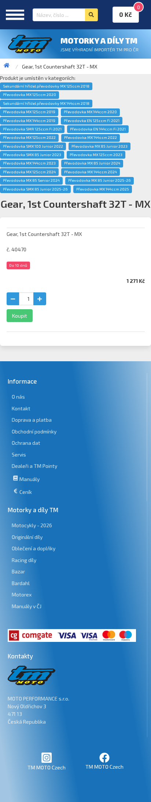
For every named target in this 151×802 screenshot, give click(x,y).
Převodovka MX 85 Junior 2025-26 (99, 180)
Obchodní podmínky (34, 431)
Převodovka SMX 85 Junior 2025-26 (35, 189)
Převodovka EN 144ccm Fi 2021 (98, 129)
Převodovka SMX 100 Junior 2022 (33, 146)
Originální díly (27, 537)
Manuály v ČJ (26, 606)
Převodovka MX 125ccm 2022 (29, 137)
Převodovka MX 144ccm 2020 (90, 112)
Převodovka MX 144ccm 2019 (29, 120)
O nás (18, 396)
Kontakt (21, 408)
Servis (19, 454)
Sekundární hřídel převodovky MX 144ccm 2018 (46, 103)
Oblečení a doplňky (33, 548)
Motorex (22, 594)
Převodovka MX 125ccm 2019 (29, 112)
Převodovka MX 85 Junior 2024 (92, 163)
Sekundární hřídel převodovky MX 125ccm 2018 (46, 86)
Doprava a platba (32, 420)
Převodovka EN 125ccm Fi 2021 (91, 120)
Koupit (19, 316)
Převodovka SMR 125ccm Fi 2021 (32, 129)
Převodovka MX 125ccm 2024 (29, 172)
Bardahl (21, 583)
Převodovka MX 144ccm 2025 (102, 189)
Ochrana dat (26, 443)
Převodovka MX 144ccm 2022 (90, 137)
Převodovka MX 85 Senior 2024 (31, 180)
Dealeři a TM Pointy (34, 466)
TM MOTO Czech (46, 767)
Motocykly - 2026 (32, 525)
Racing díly (24, 560)
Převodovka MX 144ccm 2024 (90, 172)
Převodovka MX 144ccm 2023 (29, 163)
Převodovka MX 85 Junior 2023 (99, 146)
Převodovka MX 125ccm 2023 (96, 154)
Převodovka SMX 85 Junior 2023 (32, 154)
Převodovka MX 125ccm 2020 (29, 94)
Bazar (18, 571)
